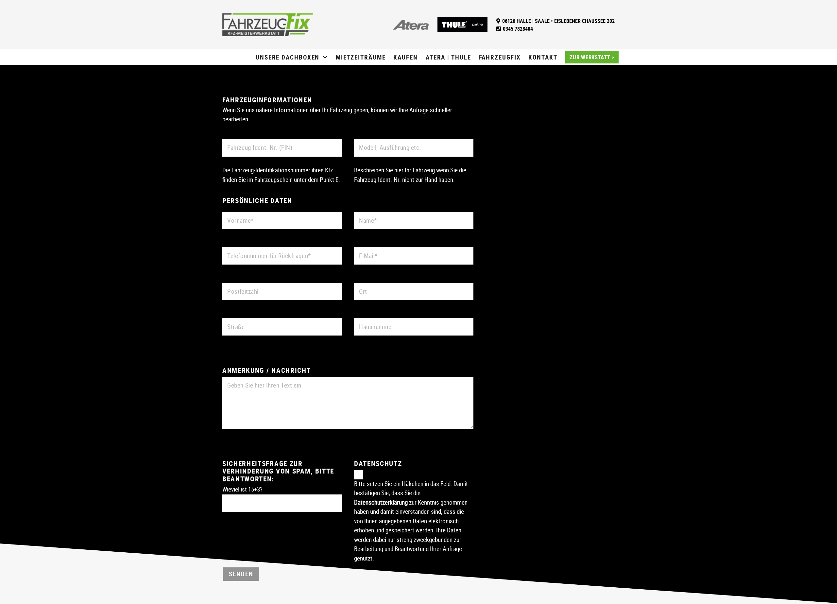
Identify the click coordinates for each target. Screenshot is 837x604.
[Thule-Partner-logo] (462, 24)
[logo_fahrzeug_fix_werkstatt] (267, 24)
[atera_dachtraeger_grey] (411, 25)
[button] (325, 57)
